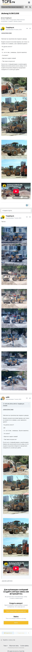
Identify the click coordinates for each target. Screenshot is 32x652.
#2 (30, 217)
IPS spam (10, 651)
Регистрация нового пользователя (16, 611)
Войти (16, 622)
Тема (5, 645)
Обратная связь (14, 645)
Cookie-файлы (24, 645)
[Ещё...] (27, 29)
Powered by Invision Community (16, 647)
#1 (30, 28)
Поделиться (8, 633)
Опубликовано (14, 29)
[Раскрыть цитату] (4, 403)
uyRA (7, 397)
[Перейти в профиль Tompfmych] (3, 28)
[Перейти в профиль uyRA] (3, 398)
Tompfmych (8, 18)
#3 (30, 398)
